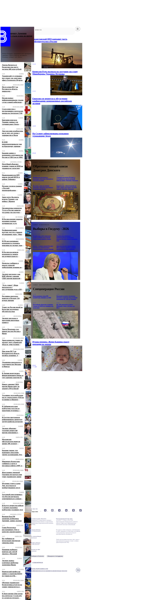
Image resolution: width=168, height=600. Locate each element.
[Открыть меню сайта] (77, 29)
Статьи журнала (37, 562)
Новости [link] (38, 30)
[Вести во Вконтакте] (66, 510)
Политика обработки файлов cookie (39, 568)
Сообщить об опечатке (37, 556)
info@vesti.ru (34, 537)
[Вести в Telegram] (59, 510)
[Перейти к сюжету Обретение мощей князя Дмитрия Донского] (55, 206)
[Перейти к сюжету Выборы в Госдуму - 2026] (55, 266)
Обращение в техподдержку (55, 556)
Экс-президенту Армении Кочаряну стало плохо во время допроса (17, 36)
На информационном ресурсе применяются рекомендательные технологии (49, 570)
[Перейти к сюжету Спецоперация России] (55, 325)
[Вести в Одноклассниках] (73, 510)
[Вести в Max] (52, 510)
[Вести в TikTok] (80, 510)
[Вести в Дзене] (45, 510)
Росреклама (33, 551)
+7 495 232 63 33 (35, 544)
